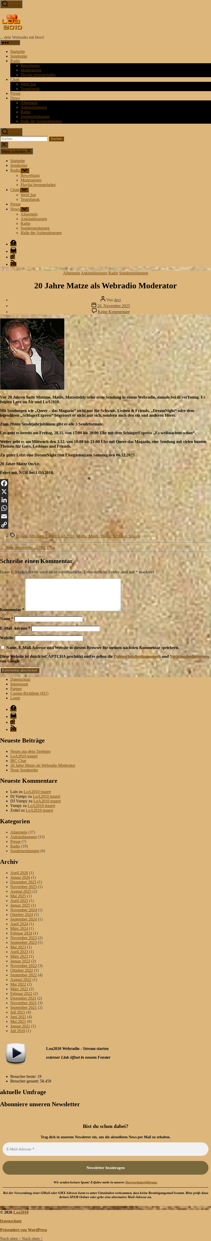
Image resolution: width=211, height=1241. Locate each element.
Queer (106, 536)
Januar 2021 (20, 1026)
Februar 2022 (21, 993)
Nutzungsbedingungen (189, 656)
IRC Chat (18, 760)
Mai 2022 (18, 984)
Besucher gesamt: (25, 1081)
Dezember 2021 (23, 998)
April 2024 (19, 924)
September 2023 (23, 942)
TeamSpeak (30, 88)
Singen (134, 536)
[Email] (105, 516)
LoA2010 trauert (24, 756)
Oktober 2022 (21, 970)
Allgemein (29, 102)
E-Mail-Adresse (15, 628)
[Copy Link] (105, 524)
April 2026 (19, 873)
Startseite (17, 51)
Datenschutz (20, 679)
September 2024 (23, 919)
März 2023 (19, 956)
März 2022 (19, 989)
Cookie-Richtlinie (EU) (29, 693)
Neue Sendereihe (24, 770)
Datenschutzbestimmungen (137, 656)
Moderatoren (31, 70)
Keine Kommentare (114, 312)
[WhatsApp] (105, 508)
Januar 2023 (20, 961)
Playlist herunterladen (38, 75)
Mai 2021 (18, 1021)
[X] (105, 491)
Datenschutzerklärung (141, 1182)
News (15, 98)
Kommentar (12, 609)
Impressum (19, 684)
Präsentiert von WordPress (23, 1230)
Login (15, 698)
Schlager (120, 536)
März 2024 (19, 928)
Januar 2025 (20, 905)
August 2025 (20, 891)
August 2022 (20, 979)
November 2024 (23, 910)
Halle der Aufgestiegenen (41, 121)
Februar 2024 (21, 933)
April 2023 (19, 952)
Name (6, 618)
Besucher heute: (23, 1076)
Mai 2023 (18, 947)
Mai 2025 (18, 896)
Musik (94, 536)
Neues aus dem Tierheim (30, 751)
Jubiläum (36, 536)
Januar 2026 (20, 877)
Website (7, 638)
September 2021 (23, 1007)
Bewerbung (30, 65)
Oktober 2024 (21, 914)
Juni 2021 (18, 1017)
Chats (15, 79)
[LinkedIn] (105, 500)
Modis (81, 536)
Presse (15, 93)
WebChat (28, 84)
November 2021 (23, 1003)
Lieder (51, 536)
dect (117, 300)
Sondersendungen (35, 116)
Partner (16, 688)
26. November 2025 (113, 306)
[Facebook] (105, 483)
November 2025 (23, 886)
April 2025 (19, 900)
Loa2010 (21, 1212)
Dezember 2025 (23, 882)
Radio (15, 61)
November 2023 (23, 938)
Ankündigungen (34, 107)
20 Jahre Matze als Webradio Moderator (42, 765)
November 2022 (23, 965)
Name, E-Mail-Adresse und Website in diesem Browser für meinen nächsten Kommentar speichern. (92, 647)
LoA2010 (66, 536)
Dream (21, 536)
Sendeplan (18, 56)
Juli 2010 (17, 1031)
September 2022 (23, 975)
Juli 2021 (17, 1012)
